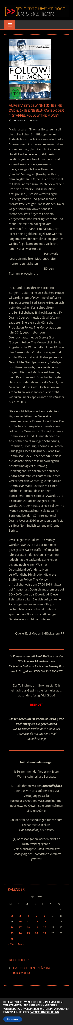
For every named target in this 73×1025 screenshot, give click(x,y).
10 (20, 921)
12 (36, 921)
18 (28, 927)
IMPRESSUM (21, 973)
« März (12, 944)
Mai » (21, 944)
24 (20, 933)
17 (20, 927)
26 (36, 933)
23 (12, 933)
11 (28, 921)
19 (36, 927)
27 (44, 933)
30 (12, 939)
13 (44, 921)
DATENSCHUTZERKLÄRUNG (32, 968)
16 (12, 927)
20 (44, 927)
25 (28, 933)
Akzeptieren (12, 1019)
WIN (35, 120)
